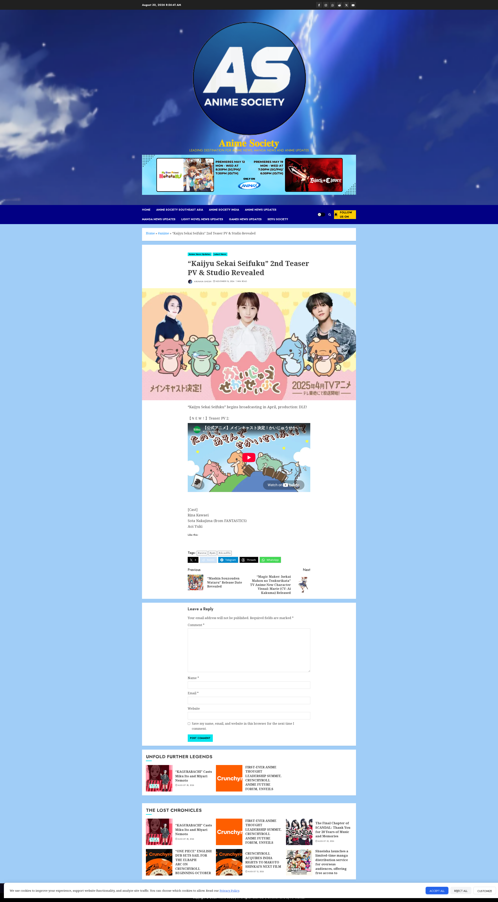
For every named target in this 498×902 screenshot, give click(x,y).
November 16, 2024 (225, 281)
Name (193, 678)
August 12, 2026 (256, 871)
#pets (212, 553)
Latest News (220, 254)
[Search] (329, 214)
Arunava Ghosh (202, 281)
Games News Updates (245, 219)
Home (146, 210)
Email (193, 693)
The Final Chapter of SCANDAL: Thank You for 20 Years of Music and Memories (332, 829)
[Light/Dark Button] (321, 214)
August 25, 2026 (326, 841)
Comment (196, 625)
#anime (163, 233)
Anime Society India (224, 210)
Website (194, 708)
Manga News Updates (158, 219)
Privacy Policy (229, 890)
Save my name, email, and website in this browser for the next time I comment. (243, 726)
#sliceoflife (225, 553)
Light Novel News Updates (202, 219)
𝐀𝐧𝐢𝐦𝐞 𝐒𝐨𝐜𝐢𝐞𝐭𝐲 (249, 143)
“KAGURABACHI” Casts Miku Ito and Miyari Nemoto (193, 776)
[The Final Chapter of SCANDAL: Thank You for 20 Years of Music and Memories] (299, 832)
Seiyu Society (277, 219)
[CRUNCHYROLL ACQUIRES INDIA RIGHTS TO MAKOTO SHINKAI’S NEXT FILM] (229, 862)
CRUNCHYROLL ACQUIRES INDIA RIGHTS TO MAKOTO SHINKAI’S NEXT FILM (263, 860)
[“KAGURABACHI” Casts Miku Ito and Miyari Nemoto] (159, 778)
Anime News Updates (260, 210)
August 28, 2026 (186, 785)
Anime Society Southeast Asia (179, 210)
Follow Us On (346, 214)
